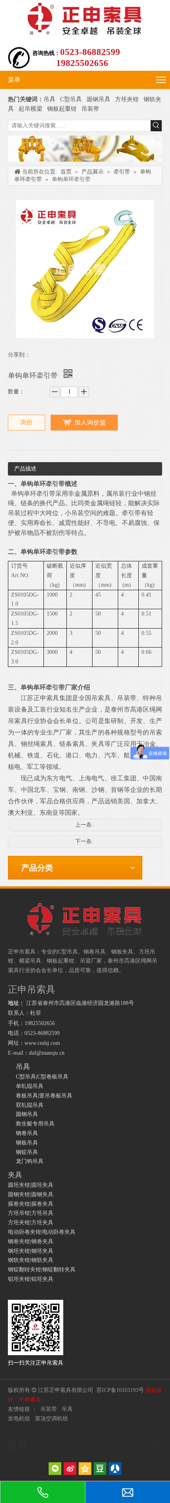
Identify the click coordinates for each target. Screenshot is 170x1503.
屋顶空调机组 (51, 1419)
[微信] (55, 1468)
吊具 (49, 99)
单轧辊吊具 (29, 1086)
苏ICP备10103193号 (120, 1390)
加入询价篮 (90, 422)
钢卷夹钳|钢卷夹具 (30, 1241)
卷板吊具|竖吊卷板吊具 (44, 1096)
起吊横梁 (30, 109)
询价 (26, 422)
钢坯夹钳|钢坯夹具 (30, 1251)
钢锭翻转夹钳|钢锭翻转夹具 (42, 1270)
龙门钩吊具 (29, 1161)
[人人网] (115, 1468)
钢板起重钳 (62, 109)
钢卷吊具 (27, 1133)
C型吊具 (71, 99)
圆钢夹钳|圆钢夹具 (30, 1194)
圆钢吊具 (98, 99)
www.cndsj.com (42, 1043)
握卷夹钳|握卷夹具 (30, 1204)
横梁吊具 (30, 961)
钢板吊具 (27, 1143)
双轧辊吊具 (29, 1105)
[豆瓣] (100, 1468)
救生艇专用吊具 (35, 1124)
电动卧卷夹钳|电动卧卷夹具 (42, 1232)
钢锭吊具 (27, 1152)
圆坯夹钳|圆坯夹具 (30, 1185)
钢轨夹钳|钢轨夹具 (30, 1260)
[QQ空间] (85, 1468)
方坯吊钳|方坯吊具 (30, 1213)
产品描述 (25, 469)
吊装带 (90, 109)
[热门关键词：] (156, 125)
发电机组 (19, 1419)
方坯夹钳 (127, 99)
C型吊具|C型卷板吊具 (42, 1077)
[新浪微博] (70, 1468)
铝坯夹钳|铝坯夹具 (30, 1279)
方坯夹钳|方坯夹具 (30, 1222)
